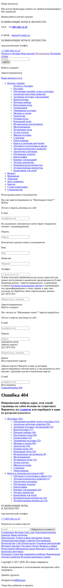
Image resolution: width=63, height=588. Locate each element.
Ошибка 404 (15, 387)
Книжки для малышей (25, 159)
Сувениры (18, 137)
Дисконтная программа (13, 540)
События (30, 540)
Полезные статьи (10, 554)
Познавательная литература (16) (30, 498)
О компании (7, 532)
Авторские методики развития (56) (31, 424)
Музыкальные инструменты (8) (29, 454)
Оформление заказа (25, 548)
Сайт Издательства (26, 543)
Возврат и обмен (48, 546)
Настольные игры (22, 105)
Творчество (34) (21, 446)
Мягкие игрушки (22, 135)
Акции (46, 537)
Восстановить (8, 385)
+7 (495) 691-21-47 (10, 50)
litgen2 (15, 35)
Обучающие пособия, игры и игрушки (33, 91)
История (19, 532)
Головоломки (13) (22, 438)
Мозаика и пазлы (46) (24, 443)
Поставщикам (43, 540)
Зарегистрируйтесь (49, 312)
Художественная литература (28, 167)
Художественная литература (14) (30, 500)
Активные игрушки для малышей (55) (33, 427)
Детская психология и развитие (29, 148)
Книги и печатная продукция (28, 143)
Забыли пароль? (9, 344)
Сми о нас (29, 532)
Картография (20, 157)
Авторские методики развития (29, 94)
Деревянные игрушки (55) (27, 440)
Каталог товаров (16, 83)
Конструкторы (21, 99)
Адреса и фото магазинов (29, 537)
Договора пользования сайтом (26, 285)
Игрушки (18, 88)
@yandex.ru (24, 35)
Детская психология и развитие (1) (31, 478)
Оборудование (21, 140)
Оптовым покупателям (48, 543)
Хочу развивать (15, 181)
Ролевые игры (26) (23, 448)
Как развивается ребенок (33, 554)
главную (25, 409)
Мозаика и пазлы (22, 113)
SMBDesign (19, 580)
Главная (5, 387)
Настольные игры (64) (25, 435)
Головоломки (20, 107)
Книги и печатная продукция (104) (25, 473)
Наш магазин (28, 53)
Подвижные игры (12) (25, 459)
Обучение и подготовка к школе (30, 146)
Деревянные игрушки (24, 110)
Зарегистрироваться (11, 304)
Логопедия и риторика (25, 151)
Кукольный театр (22, 121)
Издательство (43, 53)
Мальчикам (13, 176)
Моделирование (21, 127)
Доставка (26, 546)
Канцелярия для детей (25, 170)
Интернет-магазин (10, 546)
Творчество (19, 116)
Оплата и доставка (11, 53)
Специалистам (15, 189)
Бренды (11, 184)
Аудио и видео (21, 132)
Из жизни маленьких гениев (35, 557)
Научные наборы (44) (24, 432)
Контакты (41, 548)
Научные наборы (22, 102)
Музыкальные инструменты (28, 124)
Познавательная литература (27, 165)
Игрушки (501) (15, 418)
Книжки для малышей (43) (27, 489)
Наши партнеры (19, 535)
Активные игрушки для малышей (31, 97)
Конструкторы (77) (23, 429)
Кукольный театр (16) (24, 451)
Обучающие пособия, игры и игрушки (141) (36, 421)
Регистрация (7, 548)
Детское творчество (23, 162)
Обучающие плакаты (24, 154)
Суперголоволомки (17, 187)
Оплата (35, 546)
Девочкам (12, 178)
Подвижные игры (22, 129)
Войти (4, 202)
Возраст (11, 173)
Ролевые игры (20, 118)
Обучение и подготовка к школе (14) (32, 476)
